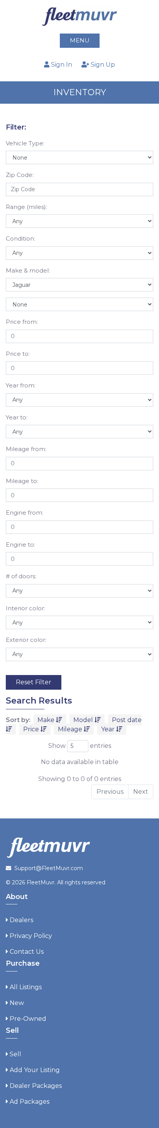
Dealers (21, 920)
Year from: (21, 385)
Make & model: (28, 270)
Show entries (79, 745)
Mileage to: (22, 481)
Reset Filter (33, 682)
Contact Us (27, 951)
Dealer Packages (36, 1085)
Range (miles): (26, 206)
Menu (80, 40)
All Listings (26, 987)
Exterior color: (26, 639)
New (17, 1003)
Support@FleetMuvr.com (48, 868)
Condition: (20, 238)
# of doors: (21, 576)
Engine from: (24, 512)
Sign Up (102, 64)
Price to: (18, 353)
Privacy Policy (31, 935)
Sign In (60, 64)
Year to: (16, 417)
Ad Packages (29, 1101)
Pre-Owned (28, 1018)
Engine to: (20, 544)
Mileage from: (26, 449)
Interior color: (25, 608)
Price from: (22, 321)
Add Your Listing (35, 1070)
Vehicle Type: (25, 143)
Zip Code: (20, 174)
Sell (15, 1054)
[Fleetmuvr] (79, 16)
